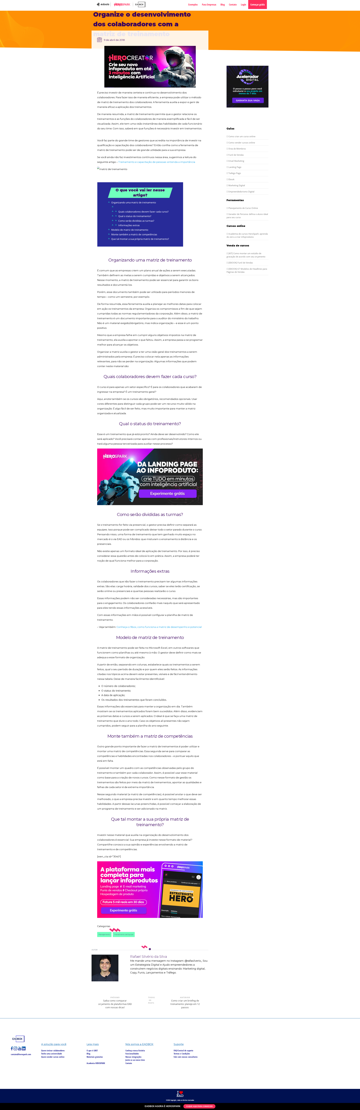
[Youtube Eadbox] (20, 1049)
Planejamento (104, 934)
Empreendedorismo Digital (241, 191)
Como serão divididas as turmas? (136, 220)
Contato (233, 4)
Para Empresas (209, 4)
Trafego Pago (234, 173)
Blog (222, 4)
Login (243, 4)
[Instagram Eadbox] (16, 1049)
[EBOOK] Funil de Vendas (240, 262)
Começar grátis (257, 4)
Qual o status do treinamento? (134, 216)
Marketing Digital (236, 185)
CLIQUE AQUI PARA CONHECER (199, 1106)
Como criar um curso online (241, 136)
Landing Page (234, 167)
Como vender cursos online (241, 142)
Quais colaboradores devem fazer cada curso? (143, 211)
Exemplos (193, 4)
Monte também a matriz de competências (134, 234)
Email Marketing (236, 160)
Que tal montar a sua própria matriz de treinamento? (140, 239)
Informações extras (129, 225)
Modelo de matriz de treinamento (129, 229)
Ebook (231, 179)
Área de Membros (237, 148)
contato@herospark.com (21, 1054)
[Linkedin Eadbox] (24, 1049)
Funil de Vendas (236, 154)
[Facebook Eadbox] (12, 1049)
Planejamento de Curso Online (243, 208)
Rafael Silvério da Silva (148, 956)
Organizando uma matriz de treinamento (133, 202)
